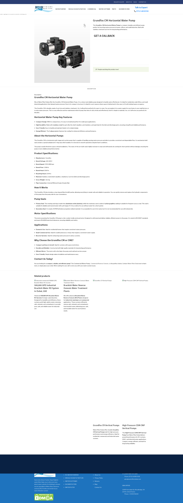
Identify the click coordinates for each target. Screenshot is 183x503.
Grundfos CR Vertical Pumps (106, 425)
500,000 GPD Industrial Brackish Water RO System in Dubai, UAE (46, 288)
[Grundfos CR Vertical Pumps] (106, 351)
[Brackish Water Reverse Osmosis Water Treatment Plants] (77, 281)
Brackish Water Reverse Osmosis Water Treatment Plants (75, 288)
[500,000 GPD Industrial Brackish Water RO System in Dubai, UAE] (47, 281)
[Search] (148, 2)
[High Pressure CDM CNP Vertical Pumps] (135, 351)
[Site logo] (44, 9)
